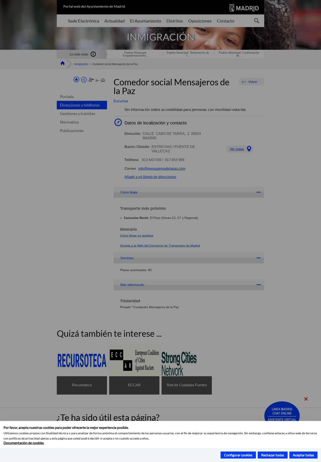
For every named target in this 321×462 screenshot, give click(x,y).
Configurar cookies (238, 455)
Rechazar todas (272, 455)
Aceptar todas (303, 455)
